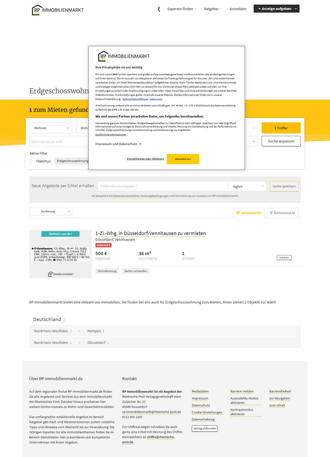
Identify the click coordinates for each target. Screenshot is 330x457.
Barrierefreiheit (280, 391)
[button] (284, 257)
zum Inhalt (277, 405)
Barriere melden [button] (242, 391)
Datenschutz (201, 405)
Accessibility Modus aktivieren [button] (244, 400)
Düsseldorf (98, 342)
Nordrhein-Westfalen (53, 331)
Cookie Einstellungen (207, 412)
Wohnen (40, 128)
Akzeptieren (183, 159)
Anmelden (238, 8)
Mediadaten (200, 391)
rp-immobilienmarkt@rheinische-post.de (151, 412)
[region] (166, 108)
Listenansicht (251, 213)
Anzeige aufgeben (276, 8)
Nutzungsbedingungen (155, 196)
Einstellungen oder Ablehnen (145, 158)
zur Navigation (279, 398)
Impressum (200, 398)
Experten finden (180, 8)
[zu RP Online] (159, 8)
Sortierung (48, 211)
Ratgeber (211, 8)
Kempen (95, 331)
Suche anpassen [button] (281, 141)
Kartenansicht (284, 213)
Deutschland (49, 319)
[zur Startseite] (57, 9)
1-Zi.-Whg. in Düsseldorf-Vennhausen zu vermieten (150, 233)
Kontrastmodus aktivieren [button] (241, 412)
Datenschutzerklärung (135, 99)
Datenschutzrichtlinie (126, 196)
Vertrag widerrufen (204, 428)
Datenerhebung (203, 419)
